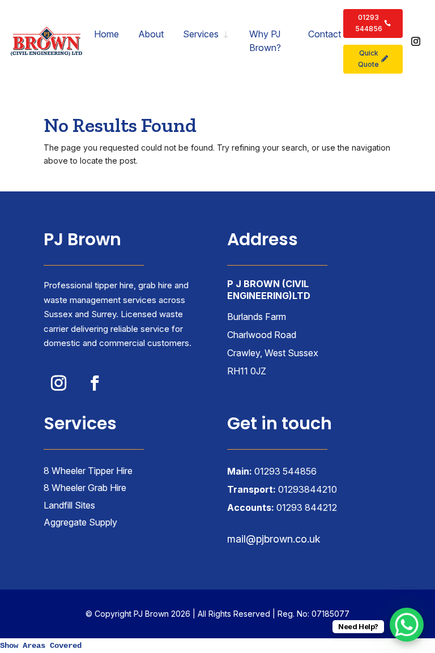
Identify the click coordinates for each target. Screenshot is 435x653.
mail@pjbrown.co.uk (274, 539)
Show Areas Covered (41, 645)
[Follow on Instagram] (416, 41)
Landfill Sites (69, 505)
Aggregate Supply (80, 522)
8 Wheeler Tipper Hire (88, 470)
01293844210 (307, 489)
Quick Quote (368, 59)
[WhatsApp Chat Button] (407, 625)
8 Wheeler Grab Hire (85, 487)
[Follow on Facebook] (95, 383)
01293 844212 (306, 507)
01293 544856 (368, 23)
